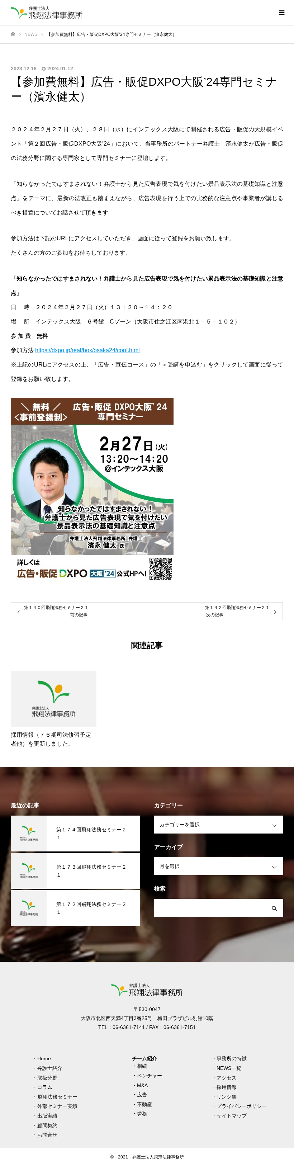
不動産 (144, 1104)
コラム (44, 1087)
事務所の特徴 (232, 1058)
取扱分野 (47, 1078)
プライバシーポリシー (242, 1106)
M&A (142, 1085)
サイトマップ (232, 1116)
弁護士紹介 (49, 1068)
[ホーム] (13, 34)
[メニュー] (281, 12)
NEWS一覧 (229, 1068)
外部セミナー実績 (57, 1106)
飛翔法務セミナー (57, 1097)
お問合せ (47, 1135)
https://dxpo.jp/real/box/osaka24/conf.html (87, 350)
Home (44, 1058)
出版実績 (47, 1116)
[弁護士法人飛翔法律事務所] (46, 12)
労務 (142, 1114)
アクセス (227, 1078)
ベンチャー (149, 1075)
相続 (142, 1066)
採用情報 (227, 1087)
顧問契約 (47, 1125)
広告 (142, 1094)
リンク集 (227, 1097)
